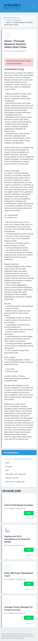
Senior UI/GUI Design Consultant (18, 505)
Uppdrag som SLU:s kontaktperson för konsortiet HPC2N (17, 539)
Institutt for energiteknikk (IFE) (23, 459)
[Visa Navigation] (33, 6)
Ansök (29, 513)
